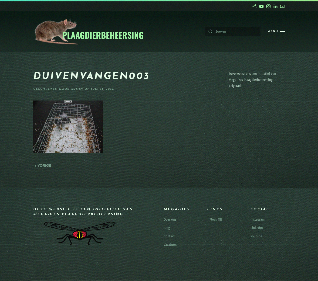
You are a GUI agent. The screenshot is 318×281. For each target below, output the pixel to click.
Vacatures (170, 245)
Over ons (170, 219)
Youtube (256, 236)
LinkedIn (256, 228)
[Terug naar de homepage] (88, 31)
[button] (276, 31)
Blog (167, 228)
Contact (169, 236)
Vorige (44, 166)
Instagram (257, 219)
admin (77, 89)
